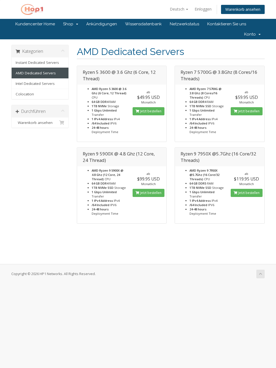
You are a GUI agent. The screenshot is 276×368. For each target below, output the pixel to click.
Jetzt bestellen (150, 111)
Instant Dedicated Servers (37, 62)
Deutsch (177, 9)
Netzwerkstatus (184, 24)
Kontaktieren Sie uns (226, 24)
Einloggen (203, 9)
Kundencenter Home (35, 24)
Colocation (25, 94)
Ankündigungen (101, 24)
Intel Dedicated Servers (35, 83)
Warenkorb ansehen (242, 9)
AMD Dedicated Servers (36, 73)
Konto (251, 34)
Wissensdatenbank (143, 24)
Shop (69, 24)
